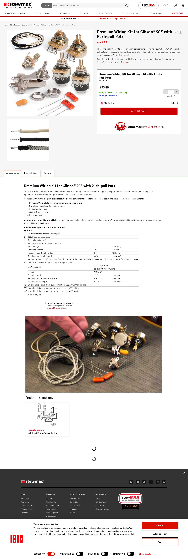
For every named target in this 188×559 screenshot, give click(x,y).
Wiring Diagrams (52, 512)
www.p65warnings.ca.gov (57, 308)
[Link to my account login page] (175, 5)
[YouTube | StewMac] (137, 482)
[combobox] (85, 5)
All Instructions (51, 516)
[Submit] (126, 5)
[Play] (93, 354)
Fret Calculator (51, 509)
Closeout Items (26, 505)
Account (98, 499)
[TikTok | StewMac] (143, 482)
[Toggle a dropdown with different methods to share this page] (180, 32)
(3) (109, 42)
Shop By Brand (26, 509)
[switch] (79, 554)
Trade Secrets (51, 502)
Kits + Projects (15, 25)
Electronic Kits (27, 25)
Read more (125, 62)
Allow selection (160, 534)
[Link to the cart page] (182, 5)
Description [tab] (12, 173)
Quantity (171, 96)
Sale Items (25, 502)
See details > (162, 126)
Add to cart (139, 111)
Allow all (160, 525)
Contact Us (74, 502)
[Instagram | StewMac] (130, 482)
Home (6, 25)
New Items (25, 499)
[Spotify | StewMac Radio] (163, 482)
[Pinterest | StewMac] (157, 482)
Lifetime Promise (76, 499)
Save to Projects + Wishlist (176, 32)
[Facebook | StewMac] (150, 482)
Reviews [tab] (48, 173)
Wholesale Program (102, 509)
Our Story (49, 499)
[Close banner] (184, 523)
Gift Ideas (24, 512)
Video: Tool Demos (52, 505)
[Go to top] (184, 472)
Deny (160, 542)
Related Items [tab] (31, 173)
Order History (100, 505)
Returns (73, 512)
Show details (145, 554)
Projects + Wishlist (101, 502)
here (47, 223)
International (75, 505)
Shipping (73, 509)
